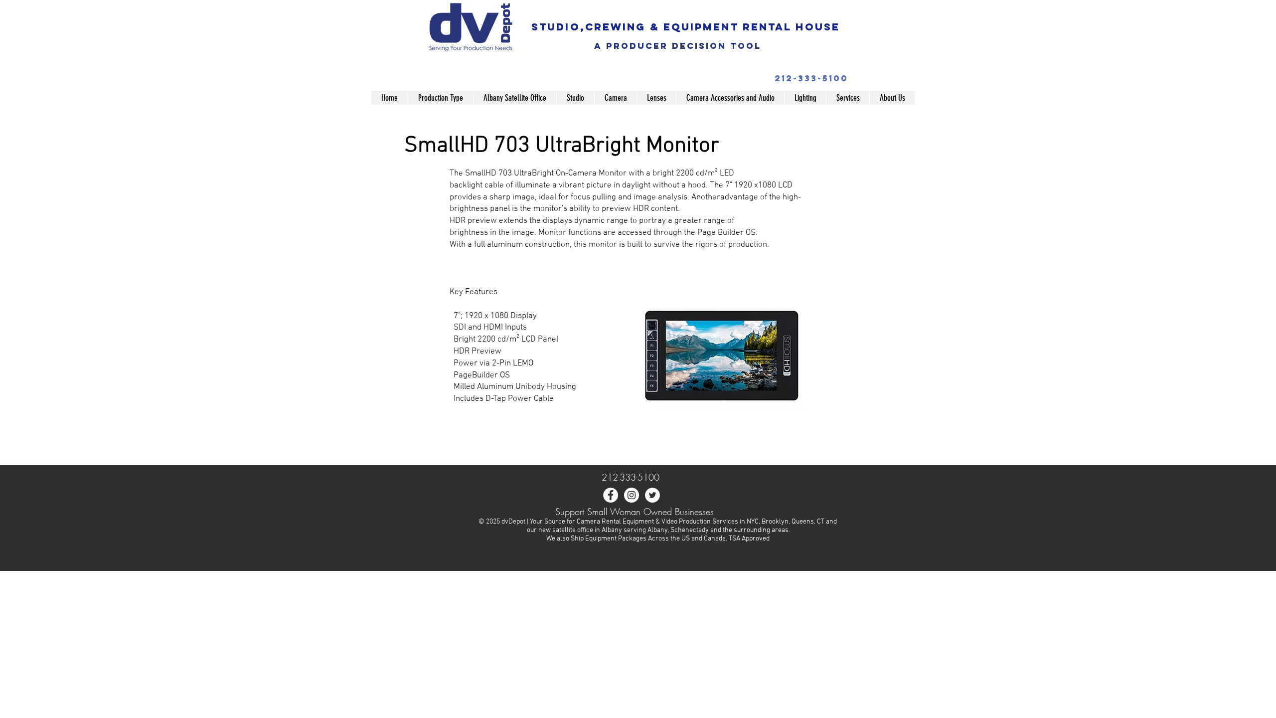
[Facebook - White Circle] (610, 495)
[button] (440, 98)
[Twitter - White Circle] (652, 495)
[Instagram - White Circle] (631, 495)
